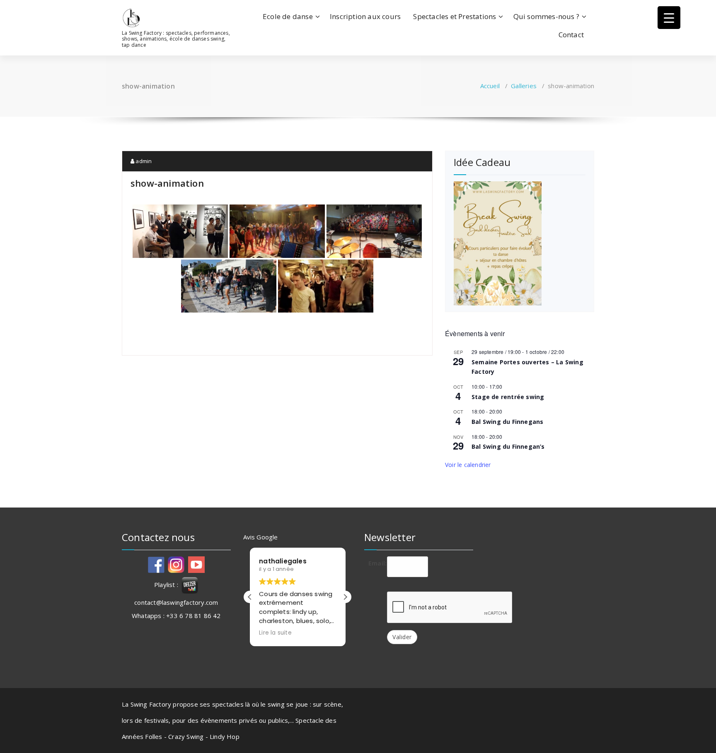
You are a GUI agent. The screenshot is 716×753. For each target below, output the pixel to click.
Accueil (490, 86)
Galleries (524, 86)
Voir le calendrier (468, 465)
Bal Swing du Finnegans (507, 422)
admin (143, 161)
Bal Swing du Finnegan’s (508, 446)
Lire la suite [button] (275, 633)
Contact (571, 34)
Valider (402, 637)
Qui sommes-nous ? (546, 16)
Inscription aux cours (365, 16)
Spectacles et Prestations (454, 16)
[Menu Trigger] (669, 17)
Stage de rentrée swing (508, 397)
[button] (345, 597)
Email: (374, 563)
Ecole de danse (288, 16)
